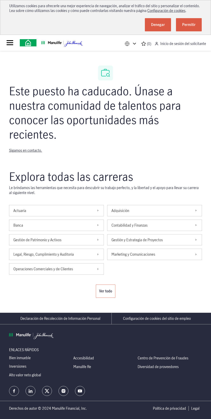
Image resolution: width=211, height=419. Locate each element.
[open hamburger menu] (10, 43)
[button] (105, 291)
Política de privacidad (169, 408)
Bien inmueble (20, 357)
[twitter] (47, 391)
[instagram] (63, 391)
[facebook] (14, 391)
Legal (195, 408)
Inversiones (17, 366)
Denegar (158, 24)
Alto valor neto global (25, 374)
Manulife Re (82, 366)
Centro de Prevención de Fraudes (163, 357)
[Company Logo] (28, 42)
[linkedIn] (30, 391)
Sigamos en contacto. (25, 150)
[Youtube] (80, 391)
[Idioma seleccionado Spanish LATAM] (131, 44)
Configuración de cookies (166, 10)
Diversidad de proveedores (158, 366)
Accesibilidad (83, 357)
